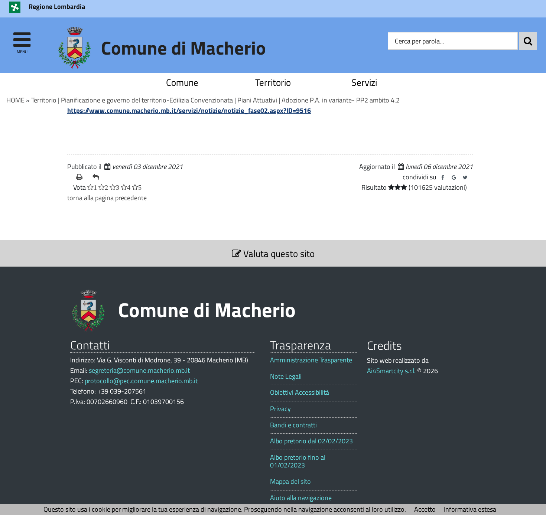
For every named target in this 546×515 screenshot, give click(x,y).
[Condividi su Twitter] (465, 177)
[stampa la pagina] (81, 177)
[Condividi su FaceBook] (443, 177)
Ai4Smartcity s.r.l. (391, 371)
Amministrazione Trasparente (311, 360)
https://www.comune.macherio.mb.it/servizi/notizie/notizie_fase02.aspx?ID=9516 (189, 110)
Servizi (364, 82)
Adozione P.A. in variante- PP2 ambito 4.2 (341, 100)
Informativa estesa (470, 509)
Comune (182, 82)
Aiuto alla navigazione (301, 498)
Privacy (280, 409)
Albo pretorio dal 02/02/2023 (311, 441)
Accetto (425, 509)
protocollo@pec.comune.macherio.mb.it (141, 381)
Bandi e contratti (293, 425)
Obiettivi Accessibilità (299, 392)
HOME (15, 100)
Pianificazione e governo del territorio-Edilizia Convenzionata (147, 100)
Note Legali (286, 376)
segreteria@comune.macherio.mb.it (139, 370)
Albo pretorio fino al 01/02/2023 (297, 461)
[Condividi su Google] (454, 177)
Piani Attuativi (257, 100)
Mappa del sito (290, 481)
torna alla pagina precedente (107, 198)
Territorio (273, 82)
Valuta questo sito (278, 253)
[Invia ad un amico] (98, 177)
